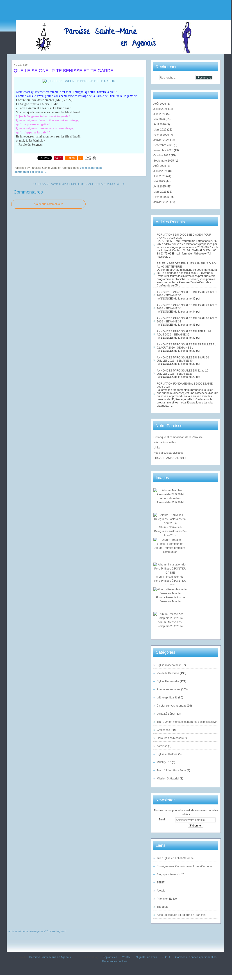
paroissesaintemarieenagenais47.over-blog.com (36, 931)
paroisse (162, 746)
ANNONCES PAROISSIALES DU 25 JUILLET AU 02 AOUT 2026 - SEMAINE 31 (186, 346)
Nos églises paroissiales (168, 452)
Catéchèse (163, 730)
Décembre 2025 (163, 145)
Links (156, 447)
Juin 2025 (159, 176)
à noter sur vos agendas (171, 705)
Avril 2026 (159, 124)
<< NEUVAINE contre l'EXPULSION (54, 184)
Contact (126, 957)
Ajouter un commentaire (48, 204)
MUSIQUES (164, 762)
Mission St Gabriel (168, 778)
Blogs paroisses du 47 (170, 874)
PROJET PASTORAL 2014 (169, 457)
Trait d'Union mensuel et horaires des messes (185, 721)
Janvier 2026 (161, 140)
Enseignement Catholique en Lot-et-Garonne (184, 866)
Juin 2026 (159, 114)
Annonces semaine (168, 689)
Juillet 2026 (160, 108)
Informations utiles (164, 442)
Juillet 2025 (160, 171)
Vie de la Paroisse (91, 167)
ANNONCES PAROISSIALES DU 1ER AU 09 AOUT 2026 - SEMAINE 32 (184, 333)
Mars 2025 (160, 191)
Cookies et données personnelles (195, 957)
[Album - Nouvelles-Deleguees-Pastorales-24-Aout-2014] (170, 523)
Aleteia (161, 890)
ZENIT (160, 882)
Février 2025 (161, 196)
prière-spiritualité (167, 697)
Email (162, 819)
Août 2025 (160, 165)
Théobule (162, 906)
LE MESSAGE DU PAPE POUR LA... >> (101, 184)
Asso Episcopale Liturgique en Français (181, 914)
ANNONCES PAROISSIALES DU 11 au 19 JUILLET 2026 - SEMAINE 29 (182, 372)
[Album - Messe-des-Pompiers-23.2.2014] (170, 618)
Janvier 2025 (161, 202)
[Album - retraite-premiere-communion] (170, 543)
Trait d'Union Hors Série (171, 770)
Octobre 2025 (162, 155)
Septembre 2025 (164, 160)
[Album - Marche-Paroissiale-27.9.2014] (170, 494)
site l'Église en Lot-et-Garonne (175, 858)
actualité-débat (166, 713)
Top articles (110, 957)
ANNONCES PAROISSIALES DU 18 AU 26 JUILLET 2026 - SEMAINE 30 (183, 359)
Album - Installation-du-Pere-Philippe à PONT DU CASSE (170, 580)
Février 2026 (161, 134)
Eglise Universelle (168, 681)
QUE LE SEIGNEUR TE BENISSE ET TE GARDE (63, 70)
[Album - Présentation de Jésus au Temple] (170, 593)
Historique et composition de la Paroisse (178, 437)
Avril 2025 (159, 186)
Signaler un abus (147, 957)
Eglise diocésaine (168, 665)
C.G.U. (166, 957)
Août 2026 (160, 103)
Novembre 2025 (163, 150)
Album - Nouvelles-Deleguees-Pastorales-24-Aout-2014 (170, 531)
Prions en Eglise (167, 898)
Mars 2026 (160, 129)
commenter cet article (28, 171)
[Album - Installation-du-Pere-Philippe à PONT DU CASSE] (170, 572)
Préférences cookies (114, 961)
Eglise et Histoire (167, 754)
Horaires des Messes (170, 738)
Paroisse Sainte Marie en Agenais (50, 957)
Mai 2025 (159, 181)
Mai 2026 (159, 119)
